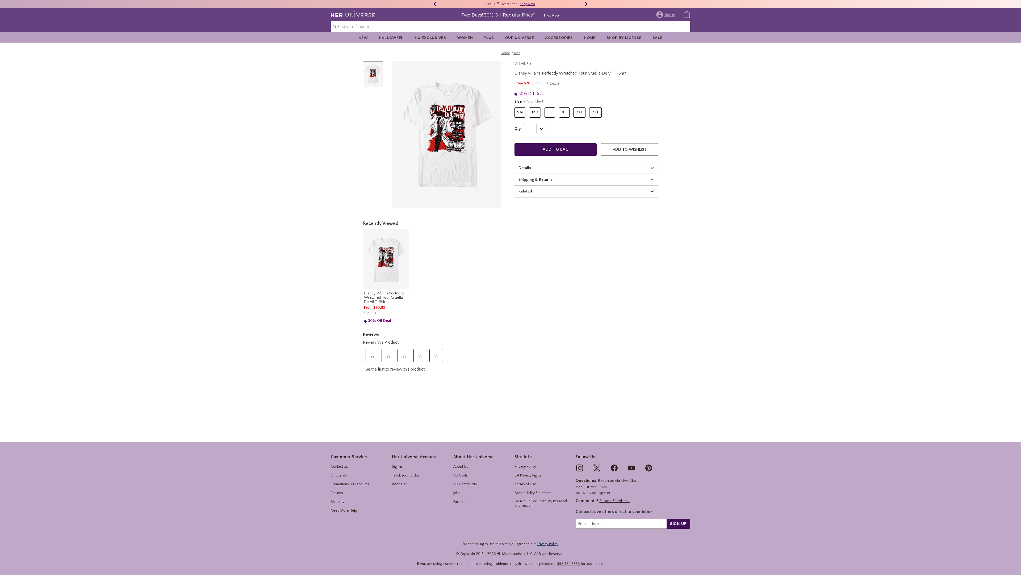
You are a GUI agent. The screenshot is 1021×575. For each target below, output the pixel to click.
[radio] (519, 112)
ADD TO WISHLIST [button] (629, 149)
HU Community (465, 484)
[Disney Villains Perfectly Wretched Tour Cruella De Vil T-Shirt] (386, 259)
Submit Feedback (614, 501)
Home (590, 37)
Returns (337, 493)
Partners (460, 502)
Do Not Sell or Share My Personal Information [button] (540, 503)
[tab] (375, 77)
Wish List (399, 484)
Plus (489, 37)
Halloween (391, 37)
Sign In (397, 467)
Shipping (337, 502)
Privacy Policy (525, 467)
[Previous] (435, 4)
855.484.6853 (568, 564)
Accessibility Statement (533, 493)
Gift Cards (339, 475)
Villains (521, 64)
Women (465, 37)
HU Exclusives (430, 37)
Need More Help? (345, 510)
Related (525, 191)
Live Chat (629, 480)
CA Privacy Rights (528, 475)
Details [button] (555, 83)
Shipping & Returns (535, 179)
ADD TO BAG (555, 149)
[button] (666, 15)
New (363, 37)
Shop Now (527, 4)
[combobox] (510, 26)
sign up (678, 523)
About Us (460, 467)
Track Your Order (405, 475)
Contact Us (339, 467)
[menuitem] (686, 14)
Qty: (518, 129)
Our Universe (519, 37)
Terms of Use (525, 484)
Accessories (559, 37)
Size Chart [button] (535, 101)
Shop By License (624, 37)
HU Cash (460, 475)
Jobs (456, 493)
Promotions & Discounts (350, 484)
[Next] (586, 4)
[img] (580, 468)
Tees (516, 53)
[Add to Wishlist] (403, 234)
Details (524, 168)
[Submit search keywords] (335, 26)
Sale (657, 37)
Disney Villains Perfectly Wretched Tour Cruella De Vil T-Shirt (384, 297)
